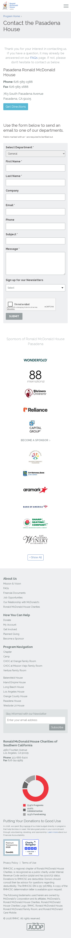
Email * (10, 205)
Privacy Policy (10, 862)
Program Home (11, 16)
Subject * (12, 234)
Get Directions (16, 106)
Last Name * (14, 176)
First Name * (14, 161)
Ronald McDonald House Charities (21, 607)
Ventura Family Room (14, 670)
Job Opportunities (13, 597)
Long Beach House (13, 687)
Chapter (7, 652)
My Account (9, 624)
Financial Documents (14, 593)
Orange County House (15, 696)
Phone (10, 219)
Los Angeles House (13, 691)
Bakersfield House (13, 677)
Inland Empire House (14, 682)
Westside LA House (13, 705)
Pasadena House (12, 701)
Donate (7, 620)
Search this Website (59, 5)
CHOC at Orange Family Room (19, 661)
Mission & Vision (12, 583)
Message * (12, 248)
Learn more (53, 832)
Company (12, 190)
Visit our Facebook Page (5, 767)
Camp (6, 656)
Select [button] (11, 287)
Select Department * (20, 147)
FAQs (34, 57)
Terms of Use (29, 862)
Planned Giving (11, 634)
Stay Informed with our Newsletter (26, 713)
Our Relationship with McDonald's (21, 602)
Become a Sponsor (34, 440)
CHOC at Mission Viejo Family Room (22, 665)
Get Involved (10, 629)
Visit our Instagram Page (12, 767)
